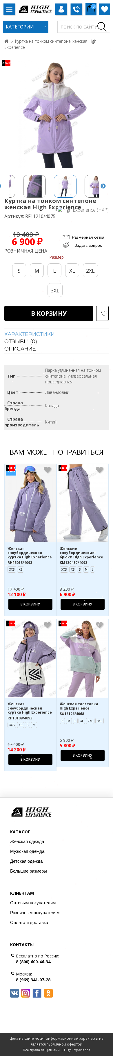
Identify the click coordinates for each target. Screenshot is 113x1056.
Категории (20, 27)
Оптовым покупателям (33, 902)
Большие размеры (28, 871)
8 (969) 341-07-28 (33, 979)
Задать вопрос (88, 245)
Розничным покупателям (34, 912)
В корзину (49, 313)
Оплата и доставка (29, 922)
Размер (56, 257)
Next (103, 186)
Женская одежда (27, 841)
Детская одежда (26, 861)
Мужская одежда (27, 851)
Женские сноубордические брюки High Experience (81, 553)
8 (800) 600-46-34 (33, 961)
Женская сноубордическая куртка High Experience (30, 553)
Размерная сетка (88, 237)
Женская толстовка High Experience (79, 706)
